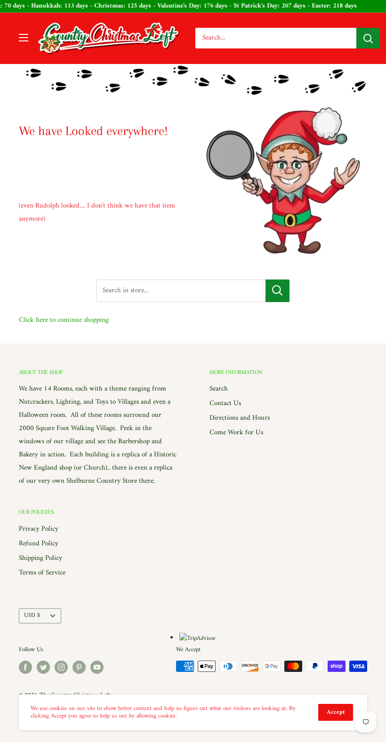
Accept (336, 712)
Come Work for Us (236, 432)
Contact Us (225, 403)
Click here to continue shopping (64, 320)
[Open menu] (23, 37)
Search (218, 389)
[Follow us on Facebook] (25, 667)
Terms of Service (42, 572)
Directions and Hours (239, 418)
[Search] (368, 38)
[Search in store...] (277, 290)
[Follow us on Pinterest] (79, 667)
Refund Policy (38, 543)
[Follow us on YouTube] (97, 667)
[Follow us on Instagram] (61, 667)
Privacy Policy (38, 529)
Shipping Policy (40, 558)
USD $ (32, 615)
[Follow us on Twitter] (43, 667)
